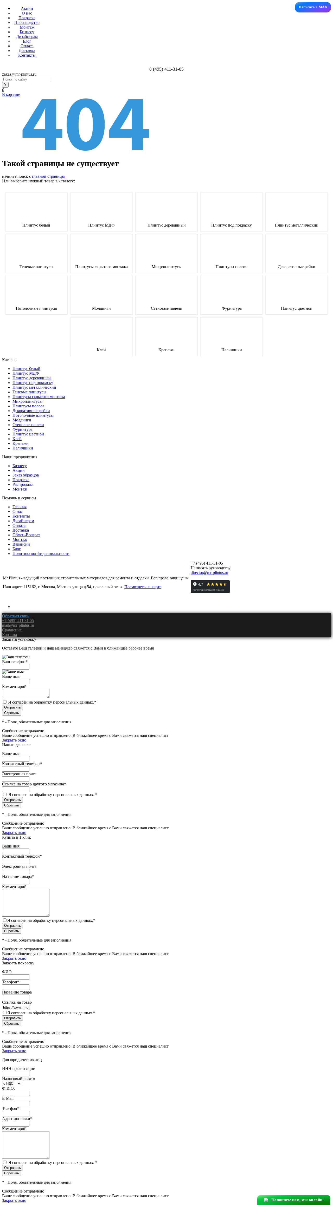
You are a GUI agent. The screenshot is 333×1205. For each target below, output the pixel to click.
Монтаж (27, 27)
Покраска (26, 18)
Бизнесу (27, 32)
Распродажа (23, 484)
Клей (101, 350)
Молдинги (101, 308)
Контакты (27, 55)
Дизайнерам (27, 36)
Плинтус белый (36, 225)
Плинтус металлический (296, 225)
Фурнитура (232, 308)
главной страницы (48, 176)
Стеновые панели (166, 308)
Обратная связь (15, 616)
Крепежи (166, 350)
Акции (27, 8)
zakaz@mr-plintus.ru (19, 74)
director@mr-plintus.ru (209, 572)
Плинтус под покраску (231, 225)
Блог (27, 41)
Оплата (27, 46)
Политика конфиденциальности (40, 553)
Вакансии (21, 544)
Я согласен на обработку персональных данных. (52, 702)
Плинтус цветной (296, 308)
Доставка (27, 50)
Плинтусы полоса (231, 267)
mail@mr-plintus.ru (18, 625)
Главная (19, 507)
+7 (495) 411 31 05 (18, 620)
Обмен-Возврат (26, 535)
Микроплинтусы (167, 267)
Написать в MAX (313, 7)
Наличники (231, 350)
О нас (27, 13)
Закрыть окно (14, 740)
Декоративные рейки (296, 267)
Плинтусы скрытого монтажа (101, 267)
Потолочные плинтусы (36, 308)
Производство (27, 22)
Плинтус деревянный (167, 225)
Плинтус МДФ (101, 225)
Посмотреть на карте (142, 587)
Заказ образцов (25, 475)
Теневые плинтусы (36, 267)
